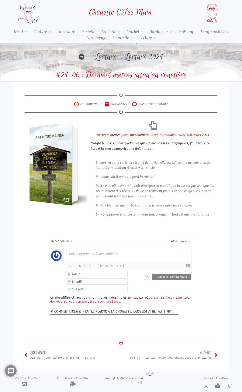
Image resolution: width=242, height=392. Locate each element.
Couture (40, 32)
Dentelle (88, 32)
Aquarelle (120, 38)
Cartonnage (96, 38)
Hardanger (159, 32)
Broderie (109, 32)
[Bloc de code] (106, 266)
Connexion (182, 241)
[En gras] (69, 266)
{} (117, 265)
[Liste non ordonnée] (96, 266)
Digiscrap (186, 32)
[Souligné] (80, 266)
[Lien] (112, 266)
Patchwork (66, 32)
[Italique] (75, 266)
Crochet (132, 32)
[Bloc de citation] (101, 266)
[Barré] (85, 266)
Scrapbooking (212, 32)
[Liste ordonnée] (90, 266)
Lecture (145, 38)
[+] (122, 265)
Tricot (18, 32)
